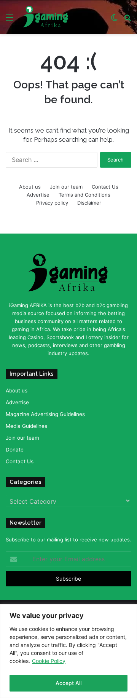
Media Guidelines (26, 426)
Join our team (66, 187)
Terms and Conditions (84, 195)
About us (30, 187)
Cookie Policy (48, 661)
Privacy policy (52, 203)
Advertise (38, 195)
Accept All (68, 683)
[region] (68, 651)
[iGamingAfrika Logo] (46, 17)
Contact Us (105, 187)
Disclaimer (89, 203)
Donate (15, 450)
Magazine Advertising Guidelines (45, 414)
